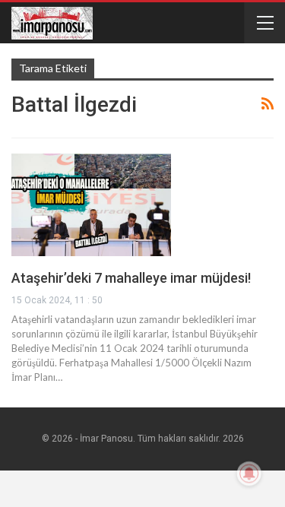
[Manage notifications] (249, 473)
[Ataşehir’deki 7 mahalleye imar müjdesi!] (91, 204)
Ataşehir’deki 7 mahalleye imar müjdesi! (131, 278)
